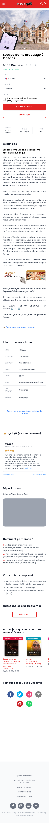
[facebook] (10, 694)
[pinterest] (20, 704)
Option (5, 94)
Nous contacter (24, 796)
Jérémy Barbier (26, 815)
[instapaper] (29, 694)
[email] (38, 694)
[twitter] (20, 694)
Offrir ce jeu (24, 114)
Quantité (6, 84)
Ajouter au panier (24, 106)
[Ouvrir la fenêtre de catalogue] (3, 3)
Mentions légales (24, 787)
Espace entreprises (25, 775)
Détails (20, 101)
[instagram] (21, 806)
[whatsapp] (29, 704)
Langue (6, 75)
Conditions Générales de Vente (24, 781)
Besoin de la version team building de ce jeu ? (24, 412)
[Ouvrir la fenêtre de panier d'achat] (45, 3)
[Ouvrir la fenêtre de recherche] (41, 3)
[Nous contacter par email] (36, 806)
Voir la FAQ (24, 614)
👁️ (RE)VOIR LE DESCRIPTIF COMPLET (19, 327)
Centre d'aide (24, 791)
